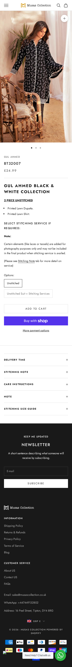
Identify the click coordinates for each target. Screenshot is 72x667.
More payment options (36, 330)
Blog (6, 552)
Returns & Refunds (14, 532)
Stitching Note (26, 261)
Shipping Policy (13, 526)
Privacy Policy (12, 539)
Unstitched (13, 283)
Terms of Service (14, 546)
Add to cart (36, 309)
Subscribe (36, 483)
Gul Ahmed (12, 157)
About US (9, 571)
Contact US (10, 577)
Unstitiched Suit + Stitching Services (28, 294)
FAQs (7, 584)
